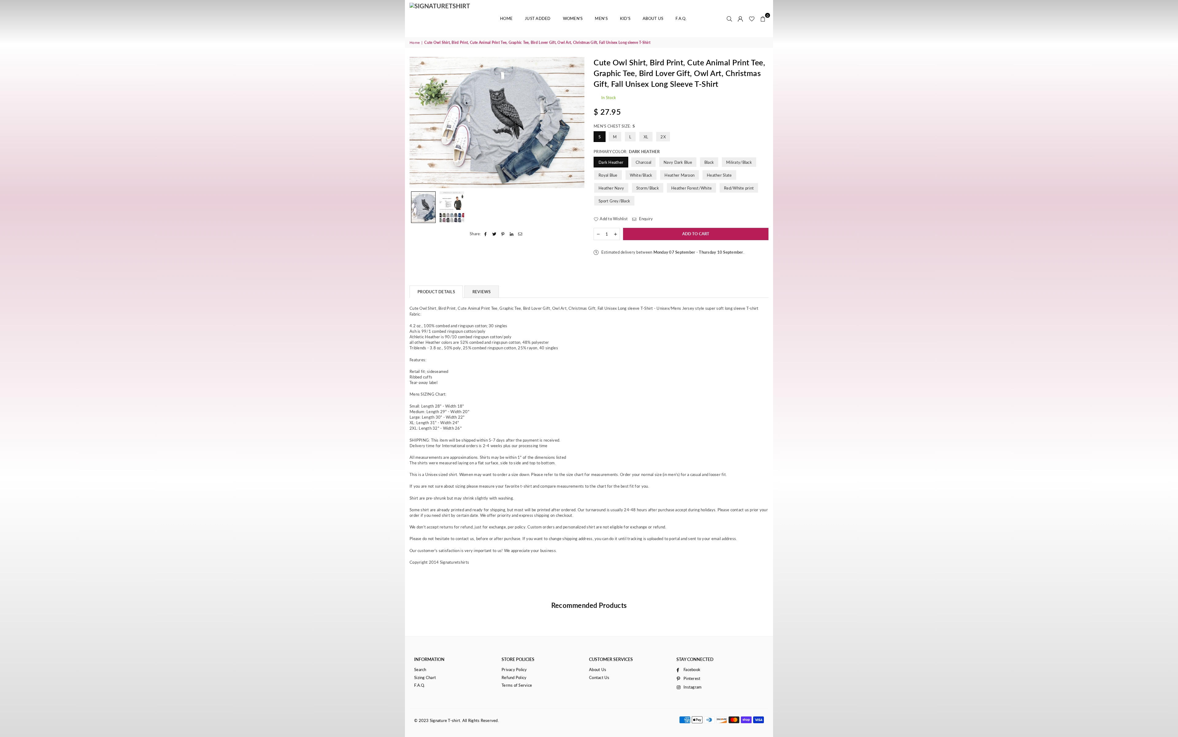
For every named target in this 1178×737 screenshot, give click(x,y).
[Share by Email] (520, 233)
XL (646, 136)
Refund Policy (514, 677)
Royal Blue (608, 175)
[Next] (576, 122)
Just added (538, 18)
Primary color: (627, 151)
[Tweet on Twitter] (494, 233)
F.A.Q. (681, 18)
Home (506, 18)
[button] (762, 18)
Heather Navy (611, 188)
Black (709, 162)
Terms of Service (517, 685)
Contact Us (599, 677)
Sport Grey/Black (614, 200)
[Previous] (418, 122)
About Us (653, 18)
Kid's (625, 18)
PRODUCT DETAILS (436, 291)
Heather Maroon (679, 175)
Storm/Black (647, 188)
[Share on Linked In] (512, 233)
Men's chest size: (614, 126)
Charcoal (643, 162)
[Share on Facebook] (485, 233)
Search (420, 669)
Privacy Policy (514, 669)
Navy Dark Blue (678, 162)
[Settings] (740, 18)
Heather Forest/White (691, 188)
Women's (573, 18)
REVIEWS (481, 291)
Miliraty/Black (739, 162)
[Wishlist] (751, 18)
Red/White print (739, 188)
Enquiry (645, 218)
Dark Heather (611, 162)
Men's (601, 18)
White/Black (641, 175)
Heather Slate (719, 175)
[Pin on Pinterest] (503, 233)
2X (663, 136)
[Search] (729, 18)
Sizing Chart (425, 677)
